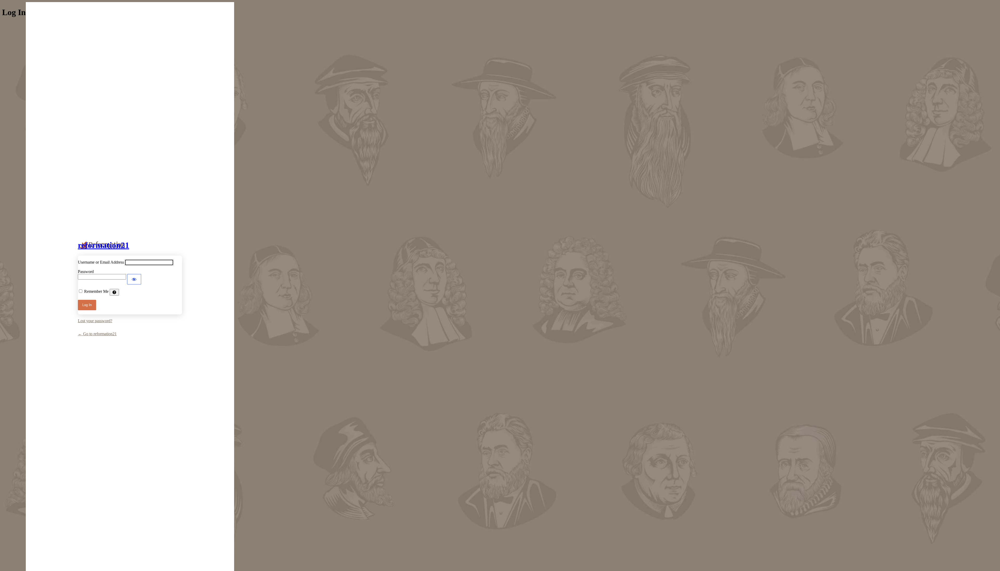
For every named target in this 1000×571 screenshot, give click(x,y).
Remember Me (96, 291)
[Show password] (134, 279)
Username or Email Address (101, 262)
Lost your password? (95, 321)
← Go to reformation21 (97, 334)
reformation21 (103, 245)
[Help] (114, 292)
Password (86, 271)
